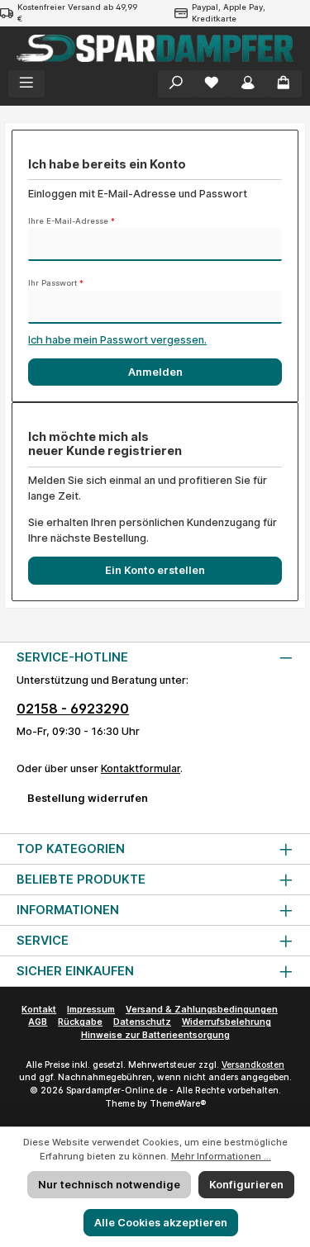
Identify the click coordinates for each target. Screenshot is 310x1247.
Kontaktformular (140, 768)
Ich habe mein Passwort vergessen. (117, 340)
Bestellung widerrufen (87, 798)
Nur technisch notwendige (109, 1184)
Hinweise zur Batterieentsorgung (155, 1035)
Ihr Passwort (55, 282)
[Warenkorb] (283, 83)
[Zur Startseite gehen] (155, 48)
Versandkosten (253, 1065)
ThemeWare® (178, 1103)
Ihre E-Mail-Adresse (71, 220)
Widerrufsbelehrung (226, 1022)
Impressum (91, 1009)
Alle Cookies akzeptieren (160, 1222)
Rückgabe (80, 1022)
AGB (37, 1022)
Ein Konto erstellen (155, 570)
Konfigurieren (246, 1184)
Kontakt (38, 1009)
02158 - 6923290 (73, 708)
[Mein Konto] (248, 83)
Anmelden (155, 372)
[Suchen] (176, 83)
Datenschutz (142, 1022)
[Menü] (26, 83)
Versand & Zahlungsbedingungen (202, 1009)
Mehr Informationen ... (221, 1156)
